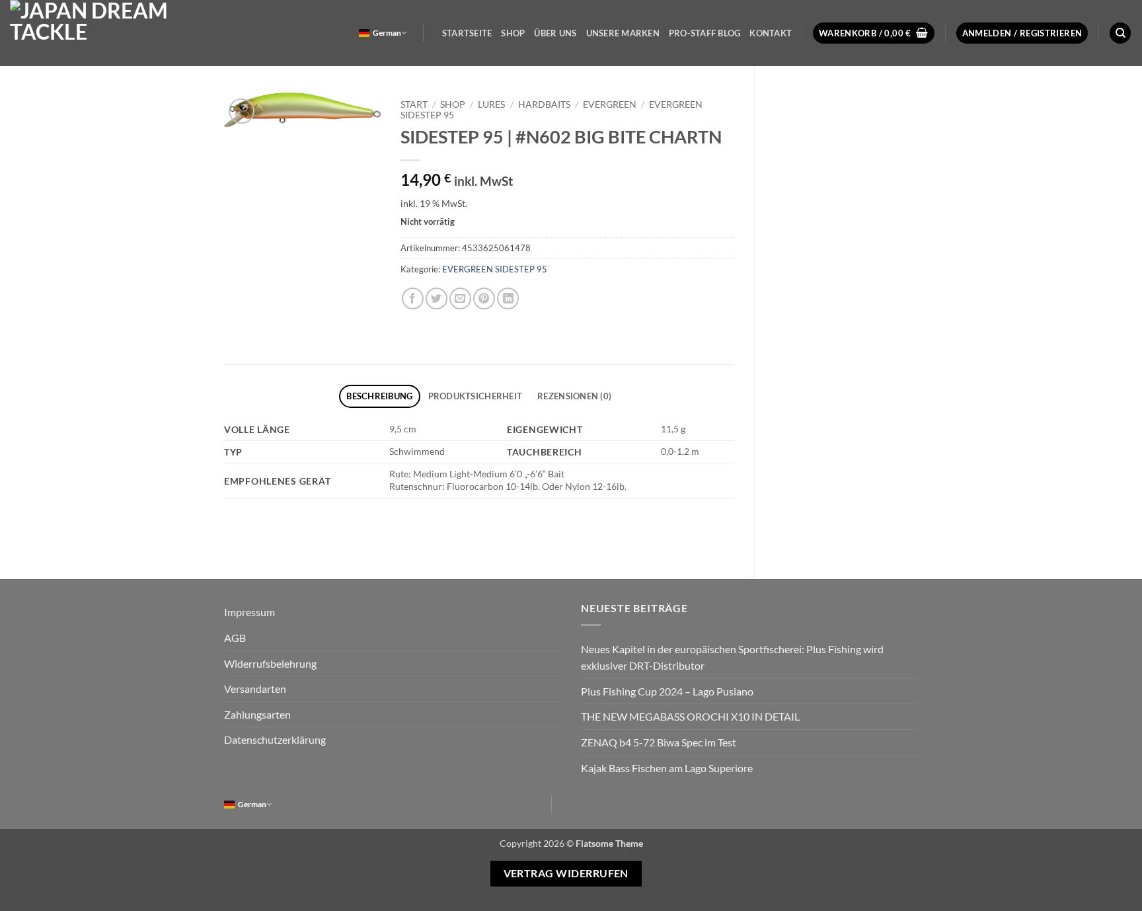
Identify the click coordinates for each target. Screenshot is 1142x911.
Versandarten (255, 688)
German (387, 33)
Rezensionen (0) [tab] (574, 396)
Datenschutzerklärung (275, 739)
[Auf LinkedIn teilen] (508, 298)
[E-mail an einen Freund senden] (460, 298)
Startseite (467, 33)
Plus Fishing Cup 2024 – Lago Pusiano (667, 691)
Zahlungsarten (257, 714)
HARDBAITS (544, 104)
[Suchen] (1120, 33)
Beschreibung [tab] (379, 396)
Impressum (249, 612)
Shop (513, 33)
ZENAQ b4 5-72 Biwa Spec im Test (658, 742)
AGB (235, 637)
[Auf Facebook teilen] (413, 298)
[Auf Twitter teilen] (436, 298)
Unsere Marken (623, 33)
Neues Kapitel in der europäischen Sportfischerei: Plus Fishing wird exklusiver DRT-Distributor (732, 657)
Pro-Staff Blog (705, 33)
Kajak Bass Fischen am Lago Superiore (667, 768)
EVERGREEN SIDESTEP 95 (494, 269)
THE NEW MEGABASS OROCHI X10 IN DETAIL (690, 716)
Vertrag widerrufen (566, 873)
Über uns (555, 33)
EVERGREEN (609, 104)
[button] (873, 33)
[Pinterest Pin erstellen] (484, 298)
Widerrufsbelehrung (270, 663)
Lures (491, 104)
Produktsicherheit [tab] (475, 396)
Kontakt (770, 33)
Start (414, 104)
